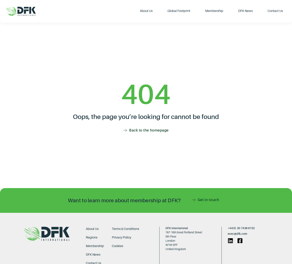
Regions (91, 237)
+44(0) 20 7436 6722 (241, 228)
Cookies (117, 246)
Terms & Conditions (125, 229)
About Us (92, 229)
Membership (95, 246)
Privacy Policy (121, 237)
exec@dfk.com (237, 233)
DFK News (93, 254)
